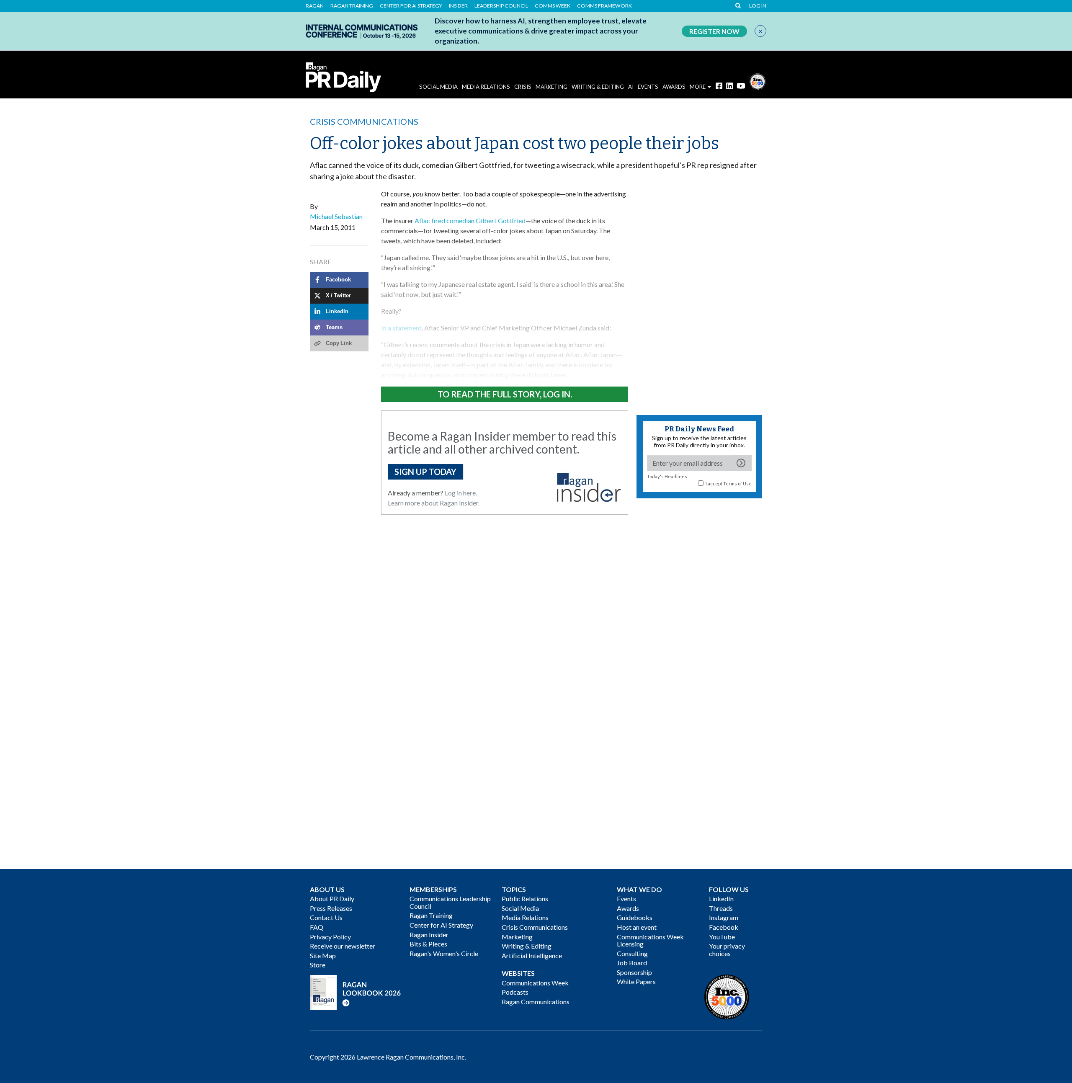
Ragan (315, 5)
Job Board (632, 963)
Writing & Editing (598, 86)
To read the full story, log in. (505, 394)
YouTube (722, 937)
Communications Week (535, 983)
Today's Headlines (667, 476)
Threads (721, 908)
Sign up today (425, 472)
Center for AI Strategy (411, 5)
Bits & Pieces (428, 944)
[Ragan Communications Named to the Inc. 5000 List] (757, 80)
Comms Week (552, 5)
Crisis (522, 86)
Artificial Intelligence (532, 955)
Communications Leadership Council (450, 902)
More (698, 86)
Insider (458, 5)
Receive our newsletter (342, 946)
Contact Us (326, 917)
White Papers (636, 981)
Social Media (438, 86)
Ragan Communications (536, 1002)
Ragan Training (351, 5)
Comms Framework (604, 5)
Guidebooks (634, 917)
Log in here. (461, 493)
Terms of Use (737, 483)
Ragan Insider (429, 935)
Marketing (551, 86)
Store (317, 965)
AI (631, 86)
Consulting (632, 953)
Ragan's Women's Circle (444, 953)
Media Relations (486, 86)
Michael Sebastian (336, 216)
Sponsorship (634, 972)
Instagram (723, 917)
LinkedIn (721, 898)
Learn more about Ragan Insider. (433, 503)
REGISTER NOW (714, 31)
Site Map (323, 955)
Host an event (637, 927)
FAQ (316, 927)
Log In (757, 5)
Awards (628, 908)
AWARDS (673, 86)
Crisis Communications (364, 121)
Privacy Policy (330, 937)
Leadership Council (501, 5)
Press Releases (331, 908)
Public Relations (525, 898)
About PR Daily (332, 898)
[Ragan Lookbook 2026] (355, 991)
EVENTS (648, 86)
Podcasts (515, 992)
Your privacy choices (727, 949)
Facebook (723, 927)
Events (626, 898)
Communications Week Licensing (650, 940)
